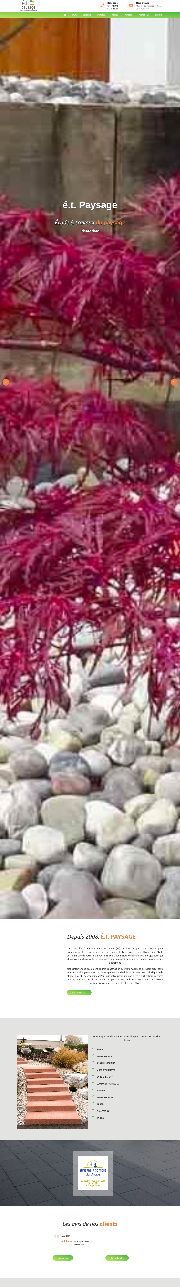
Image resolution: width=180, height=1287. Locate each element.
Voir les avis (63, 1258)
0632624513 (112, 9)
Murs (74, 15)
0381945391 (112, 6)
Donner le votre (117, 1258)
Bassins (114, 15)
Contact (158, 15)
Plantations (143, 15)
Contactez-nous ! (79, 993)
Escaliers (87, 15)
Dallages (101, 15)
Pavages (128, 15)
